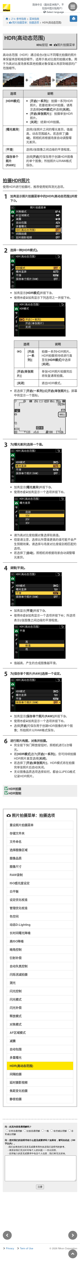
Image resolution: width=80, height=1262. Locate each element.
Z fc (18, 18)
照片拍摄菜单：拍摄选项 (24, 22)
